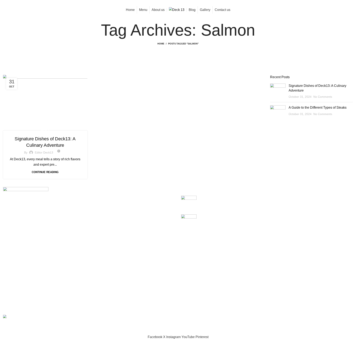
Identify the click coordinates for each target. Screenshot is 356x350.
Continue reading (45, 172)
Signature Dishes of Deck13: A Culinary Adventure (236, 198)
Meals (45, 130)
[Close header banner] (5, 324)
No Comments (322, 96)
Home (160, 43)
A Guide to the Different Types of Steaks (318, 107)
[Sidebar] (5, 345)
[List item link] (89, 273)
